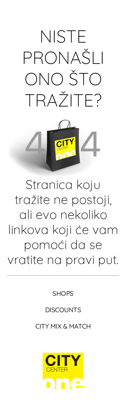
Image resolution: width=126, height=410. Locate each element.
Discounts (63, 310)
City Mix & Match (63, 326)
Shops (63, 293)
